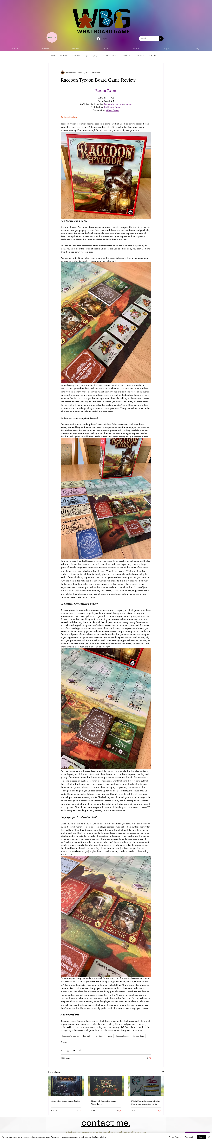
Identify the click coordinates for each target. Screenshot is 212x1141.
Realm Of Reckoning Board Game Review (103, 1102)
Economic (87, 1036)
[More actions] (149, 72)
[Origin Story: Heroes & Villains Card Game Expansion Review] (146, 1086)
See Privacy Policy (99, 1137)
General (126, 55)
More (151, 55)
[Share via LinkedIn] (74, 1050)
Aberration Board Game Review (65, 1100)
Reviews (63, 55)
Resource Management (70, 1036)
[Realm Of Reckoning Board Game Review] (106, 1086)
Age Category (91, 55)
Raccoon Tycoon (122, 1036)
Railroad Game (138, 1036)
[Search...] (161, 38)
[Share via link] (80, 1050)
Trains (110, 1036)
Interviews (139, 55)
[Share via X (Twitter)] (68, 1050)
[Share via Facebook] (62, 1050)
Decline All (189, 1137)
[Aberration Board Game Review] (66, 1086)
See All (161, 1072)
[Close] (209, 1137)
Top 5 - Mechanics (110, 55)
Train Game (99, 1036)
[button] (160, 56)
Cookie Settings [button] (175, 1137)
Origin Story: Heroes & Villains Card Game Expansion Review (145, 1102)
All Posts (51, 55)
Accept (201, 1137)
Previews (76, 55)
